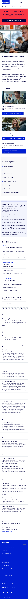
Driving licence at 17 (9, 173)
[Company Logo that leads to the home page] (6, 2)
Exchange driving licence (10, 188)
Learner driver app (8, 166)
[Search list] (24, 303)
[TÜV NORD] (3, 7)
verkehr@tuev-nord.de (19, 219)
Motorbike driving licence (10, 181)
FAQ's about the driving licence (11, 192)
